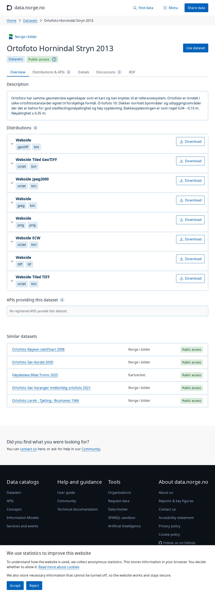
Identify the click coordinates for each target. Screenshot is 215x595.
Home (11, 20)
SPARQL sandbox (121, 517)
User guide (66, 492)
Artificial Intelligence (124, 526)
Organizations (119, 492)
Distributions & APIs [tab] (51, 72)
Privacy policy (169, 526)
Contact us (167, 509)
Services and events (22, 526)
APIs (10, 501)
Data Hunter (118, 509)
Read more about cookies (58, 567)
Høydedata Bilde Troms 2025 (35, 375)
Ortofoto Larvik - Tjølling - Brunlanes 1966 (45, 400)
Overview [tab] (17, 72)
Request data (118, 501)
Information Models (23, 517)
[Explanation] (54, 59)
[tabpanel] (107, 246)
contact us (28, 449)
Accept (15, 585)
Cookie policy (169, 534)
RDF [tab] (132, 72)
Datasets (30, 20)
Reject (34, 585)
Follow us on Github (179, 543)
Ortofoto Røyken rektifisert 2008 (38, 349)
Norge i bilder (26, 36)
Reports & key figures (176, 501)
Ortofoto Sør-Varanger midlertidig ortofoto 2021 (51, 387)
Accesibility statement (176, 517)
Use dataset (195, 48)
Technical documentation (77, 509)
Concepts (14, 509)
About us (166, 492)
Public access (39, 59)
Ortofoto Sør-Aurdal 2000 (32, 362)
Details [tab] (83, 72)
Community (91, 449)
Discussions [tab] (108, 72)
